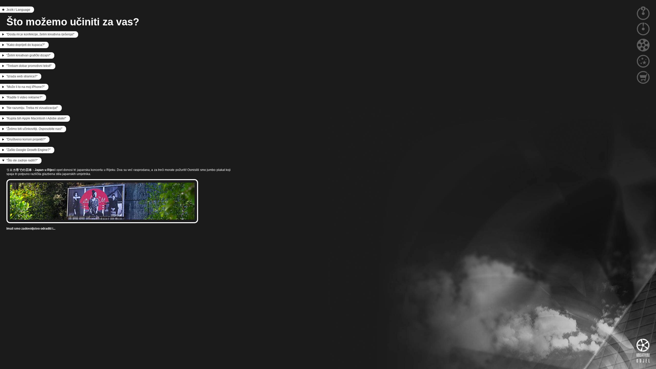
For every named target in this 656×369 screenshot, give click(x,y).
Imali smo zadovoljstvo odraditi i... (30, 228)
